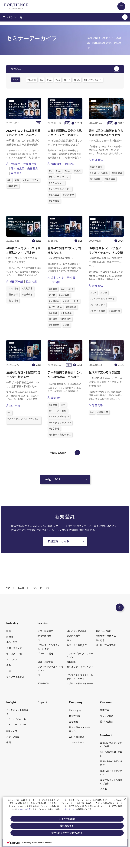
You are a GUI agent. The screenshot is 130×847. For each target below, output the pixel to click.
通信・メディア (14, 648)
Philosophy (75, 710)
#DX (57, 79)
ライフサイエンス (15, 676)
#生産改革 (66, 312)
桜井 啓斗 (15, 406)
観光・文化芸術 (103, 630)
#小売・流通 (55, 307)
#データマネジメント (60, 422)
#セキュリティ (31, 180)
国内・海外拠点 (76, 736)
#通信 (66, 324)
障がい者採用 (107, 721)
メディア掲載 (13, 736)
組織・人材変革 (45, 661)
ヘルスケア (11, 659)
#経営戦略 (95, 178)
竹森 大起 (31, 281)
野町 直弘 (97, 160)
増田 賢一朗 (16, 281)
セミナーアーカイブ (16, 725)
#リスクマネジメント (60, 188)
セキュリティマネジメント (80, 666)
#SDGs (103, 292)
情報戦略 (71, 661)
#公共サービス (71, 301)
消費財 (9, 636)
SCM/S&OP (43, 683)
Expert (42, 702)
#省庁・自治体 (97, 310)
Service (43, 623)
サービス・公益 (14, 653)
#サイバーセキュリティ (102, 298)
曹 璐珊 (56, 282)
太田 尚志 (70, 164)
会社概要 (73, 721)
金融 (8, 665)
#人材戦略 (12, 288)
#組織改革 (27, 294)
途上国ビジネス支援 (106, 645)
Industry (12, 623)
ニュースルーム (76, 742)
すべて (15, 79)
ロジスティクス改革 (77, 630)
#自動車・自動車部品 (60, 318)
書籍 (8, 742)
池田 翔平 (97, 405)
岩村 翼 (71, 277)
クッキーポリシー (68, 809)
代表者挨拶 (74, 715)
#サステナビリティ (59, 176)
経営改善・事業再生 (106, 635)
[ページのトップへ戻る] (120, 607)
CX (39, 675)
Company (76, 702)
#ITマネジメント (93, 79)
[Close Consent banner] (124, 799)
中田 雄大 (16, 173)
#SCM (77, 170)
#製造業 (31, 79)
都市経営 (100, 640)
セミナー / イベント (16, 719)
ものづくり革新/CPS (77, 645)
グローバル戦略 (45, 653)
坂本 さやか (57, 277)
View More (58, 453)
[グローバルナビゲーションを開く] (121, 6)
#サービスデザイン (59, 416)
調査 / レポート (13, 730)
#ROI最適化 (96, 166)
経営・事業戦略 (45, 630)
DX (39, 640)
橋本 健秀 (56, 164)
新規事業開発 (44, 635)
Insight (11, 702)
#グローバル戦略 (99, 172)
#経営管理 (68, 194)
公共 (8, 671)
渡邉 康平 (56, 398)
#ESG (77, 79)
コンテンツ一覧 (12, 17)
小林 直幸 (15, 164)
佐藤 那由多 (30, 164)
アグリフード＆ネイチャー (80, 683)
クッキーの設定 (24, 809)
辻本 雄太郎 (17, 168)
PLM (69, 640)
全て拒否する (67, 825)
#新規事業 (12, 294)
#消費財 (53, 312)
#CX (49, 79)
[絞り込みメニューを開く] (116, 68)
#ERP (67, 79)
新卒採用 (104, 710)
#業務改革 (12, 186)
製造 (8, 630)
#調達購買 (54, 200)
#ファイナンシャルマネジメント (23, 420)
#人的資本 (27, 288)
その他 (103, 789)
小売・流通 (11, 642)
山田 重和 (32, 168)
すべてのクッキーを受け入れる (67, 833)
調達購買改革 (73, 635)
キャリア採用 (107, 715)
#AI (42, 79)
